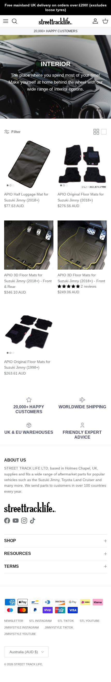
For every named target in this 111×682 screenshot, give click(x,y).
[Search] (17, 21)
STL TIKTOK (66, 620)
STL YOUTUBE (89, 620)
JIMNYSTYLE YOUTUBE (20, 633)
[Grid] (96, 132)
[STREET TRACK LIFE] (55, 21)
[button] (69, 286)
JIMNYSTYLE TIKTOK (59, 627)
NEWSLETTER (13, 620)
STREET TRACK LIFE (28, 664)
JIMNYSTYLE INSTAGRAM (21, 627)
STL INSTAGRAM (40, 620)
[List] (104, 132)
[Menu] (5, 21)
